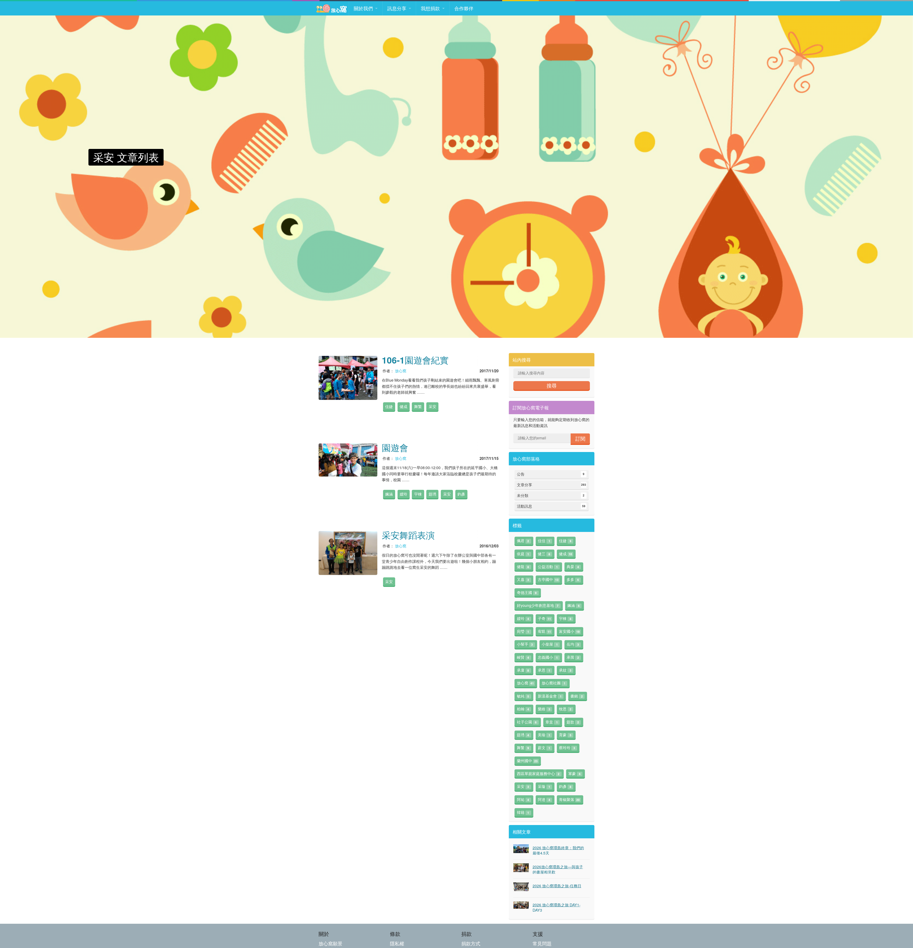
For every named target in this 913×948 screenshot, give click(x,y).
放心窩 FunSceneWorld (331, 8)
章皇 (551, 722)
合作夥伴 (463, 8)
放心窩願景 (330, 943)
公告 (551, 474)
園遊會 (395, 447)
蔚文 (544, 747)
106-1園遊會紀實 (415, 360)
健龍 (523, 566)
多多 (573, 579)
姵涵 (389, 494)
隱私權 (397, 943)
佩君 (523, 540)
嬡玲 (403, 494)
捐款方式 (470, 943)
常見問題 (542, 943)
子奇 (544, 618)
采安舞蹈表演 (408, 535)
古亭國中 (548, 579)
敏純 (523, 696)
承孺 (573, 657)
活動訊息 (551, 506)
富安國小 (569, 631)
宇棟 (418, 494)
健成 (403, 406)
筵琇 (432, 494)
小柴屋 (550, 644)
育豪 (565, 734)
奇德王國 (527, 592)
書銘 (576, 696)
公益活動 (548, 566)
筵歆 (573, 722)
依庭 (523, 553)
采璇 (544, 786)
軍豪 (574, 773)
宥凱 (544, 631)
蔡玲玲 (567, 747)
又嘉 (523, 579)
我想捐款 (430, 8)
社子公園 (527, 722)
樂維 (544, 709)
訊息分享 (396, 8)
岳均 (573, 644)
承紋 (565, 670)
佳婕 (389, 406)
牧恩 (565, 709)
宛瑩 (523, 631)
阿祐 (523, 799)
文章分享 (551, 484)
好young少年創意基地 (538, 605)
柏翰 (523, 709)
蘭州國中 (527, 760)
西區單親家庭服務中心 (538, 773)
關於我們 (363, 8)
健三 (544, 553)
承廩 (523, 670)
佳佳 (544, 540)
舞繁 (418, 406)
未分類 (551, 495)
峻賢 (523, 657)
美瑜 (544, 734)
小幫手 (525, 644)
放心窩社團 (553, 683)
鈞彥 (461, 494)
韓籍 (523, 812)
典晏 (573, 566)
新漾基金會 (550, 696)
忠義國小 (548, 657)
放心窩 (400, 370)
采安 (432, 406)
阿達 (544, 799)
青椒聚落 (569, 799)
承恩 (544, 670)
